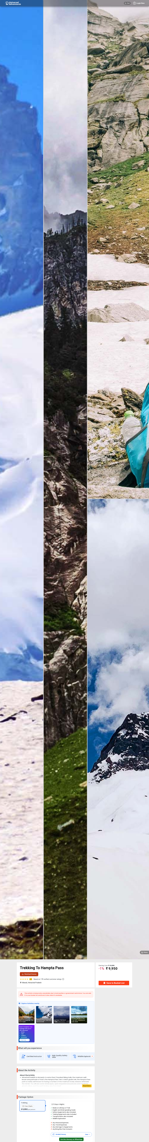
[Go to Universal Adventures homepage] (13, 3)
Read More (87, 1086)
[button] (63, 979)
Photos (146, 952)
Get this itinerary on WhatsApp (71, 1139)
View (86, 1134)
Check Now (23, 1040)
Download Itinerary (30, 974)
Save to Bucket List (115, 983)
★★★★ (26, 979)
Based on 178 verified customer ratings (48, 979)
